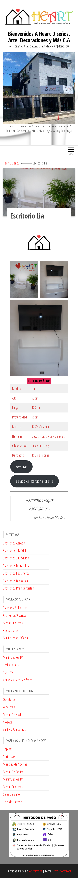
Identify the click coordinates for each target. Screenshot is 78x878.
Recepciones (10, 630)
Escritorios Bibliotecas (16, 580)
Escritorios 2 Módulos (16, 558)
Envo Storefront (62, 871)
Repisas (8, 749)
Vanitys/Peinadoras (14, 729)
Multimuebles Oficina (15, 637)
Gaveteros (9, 699)
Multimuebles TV (13, 657)
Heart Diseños (11, 163)
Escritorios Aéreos (14, 543)
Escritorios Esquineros (16, 573)
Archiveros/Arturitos (15, 615)
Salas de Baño (11, 794)
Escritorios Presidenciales (18, 588)
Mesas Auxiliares (13, 622)
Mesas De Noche (13, 714)
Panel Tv (8, 672)
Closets (7, 722)
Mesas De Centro (13, 771)
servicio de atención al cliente (34, 481)
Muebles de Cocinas (15, 764)
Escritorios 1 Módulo (15, 550)
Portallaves (9, 756)
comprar (21, 467)
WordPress (35, 871)
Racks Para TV (11, 664)
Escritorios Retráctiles (16, 565)
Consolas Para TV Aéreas (17, 679)
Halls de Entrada (12, 801)
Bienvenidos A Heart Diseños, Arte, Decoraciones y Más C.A (39, 37)
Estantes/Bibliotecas (15, 607)
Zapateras (9, 707)
